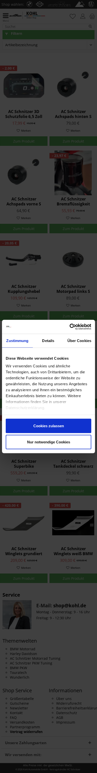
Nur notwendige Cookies (48, 442)
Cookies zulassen (48, 426)
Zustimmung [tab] (17, 340)
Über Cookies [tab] (79, 340)
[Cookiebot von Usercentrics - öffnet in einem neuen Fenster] (69, 327)
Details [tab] (48, 340)
